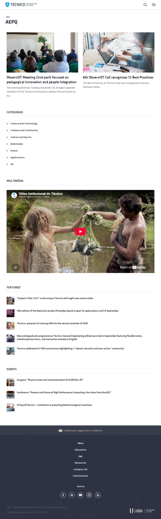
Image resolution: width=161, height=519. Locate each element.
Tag (8, 16)
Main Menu (152, 4)
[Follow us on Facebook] (63, 495)
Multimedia (17, 143)
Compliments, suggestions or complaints (83, 430)
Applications (18, 157)
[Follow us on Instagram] (89, 495)
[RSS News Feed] (98, 495)
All (12, 164)
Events (14, 150)
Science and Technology (24, 123)
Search (143, 4)
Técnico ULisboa (21, 4)
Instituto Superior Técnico (32, 507)
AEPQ (11, 22)
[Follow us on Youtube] (80, 495)
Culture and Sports (21, 137)
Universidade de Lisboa (56, 507)
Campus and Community (24, 130)
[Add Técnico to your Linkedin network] (72, 495)
